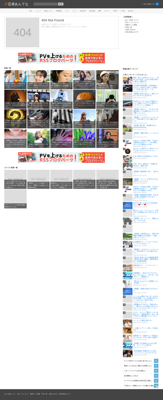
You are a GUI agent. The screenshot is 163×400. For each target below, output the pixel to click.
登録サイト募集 (131, 25)
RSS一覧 (128, 27)
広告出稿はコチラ (132, 32)
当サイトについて (132, 22)
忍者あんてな (18, 4)
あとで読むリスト (132, 20)
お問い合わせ (130, 30)
